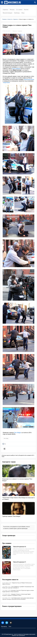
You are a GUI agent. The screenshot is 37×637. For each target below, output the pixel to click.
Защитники (6, 82)
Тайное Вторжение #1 (19, 562)
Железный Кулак (29, 79)
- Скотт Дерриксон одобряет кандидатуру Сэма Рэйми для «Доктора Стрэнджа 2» (18, 587)
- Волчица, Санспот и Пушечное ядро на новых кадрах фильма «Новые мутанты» (18, 591)
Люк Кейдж (17, 432)
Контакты (4, 626)
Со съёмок (19, 9)
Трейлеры (17, 13)
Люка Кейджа (16, 68)
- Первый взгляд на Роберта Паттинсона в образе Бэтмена (17, 583)
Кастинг (26, 9)
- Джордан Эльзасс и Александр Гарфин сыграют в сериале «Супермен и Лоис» (16, 595)
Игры (23, 13)
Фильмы (12, 9)
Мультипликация (7, 13)
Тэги (10, 626)
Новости (15, 31)
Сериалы (5, 9)
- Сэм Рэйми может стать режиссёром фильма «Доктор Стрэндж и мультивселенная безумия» (18, 598)
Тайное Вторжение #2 (19, 546)
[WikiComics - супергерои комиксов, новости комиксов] (20, 2)
